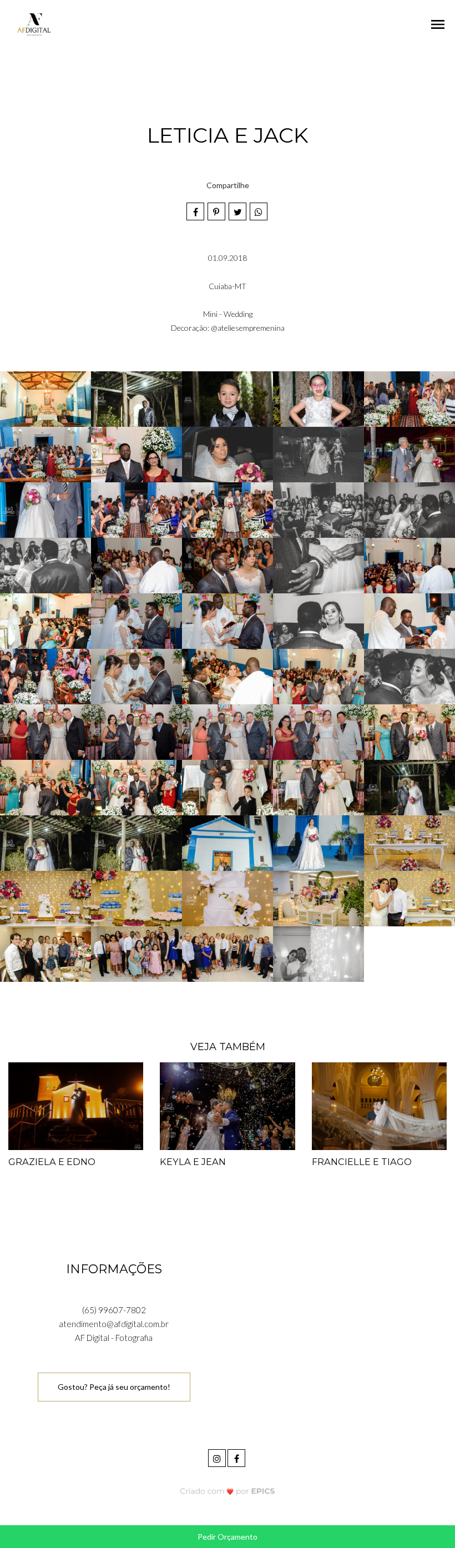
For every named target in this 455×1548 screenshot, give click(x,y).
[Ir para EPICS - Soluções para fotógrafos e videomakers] (227, 1490)
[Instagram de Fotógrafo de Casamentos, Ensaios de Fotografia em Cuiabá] (218, 1456)
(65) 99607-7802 (114, 1310)
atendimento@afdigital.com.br (114, 1324)
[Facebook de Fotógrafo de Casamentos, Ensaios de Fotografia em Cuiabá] (237, 1456)
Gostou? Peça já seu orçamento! (114, 1386)
